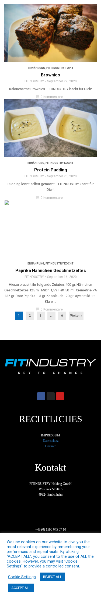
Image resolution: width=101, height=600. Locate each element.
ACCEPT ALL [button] (21, 588)
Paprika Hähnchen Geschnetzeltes (50, 270)
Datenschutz (50, 441)
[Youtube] (60, 396)
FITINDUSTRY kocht (60, 162)
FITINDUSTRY (34, 81)
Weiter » (76, 315)
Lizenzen (50, 446)
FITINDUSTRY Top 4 (59, 67)
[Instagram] (51, 396)
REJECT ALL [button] (52, 577)
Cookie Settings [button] (22, 576)
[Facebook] (41, 396)
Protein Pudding (50, 169)
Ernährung (36, 67)
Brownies (50, 74)
